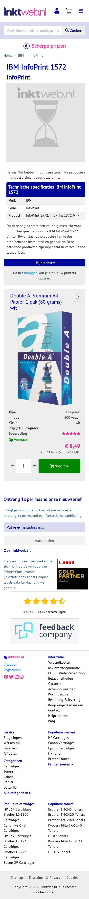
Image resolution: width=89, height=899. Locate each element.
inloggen (31, 273)
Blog (51, 721)
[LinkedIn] (17, 677)
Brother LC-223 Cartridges (15, 855)
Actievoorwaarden (61, 689)
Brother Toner (58, 759)
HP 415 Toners (59, 852)
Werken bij (12, 743)
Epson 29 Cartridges (19, 862)
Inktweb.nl (16, 657)
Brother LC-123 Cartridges (15, 844)
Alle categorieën (16, 793)
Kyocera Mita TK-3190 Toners (65, 844)
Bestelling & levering (64, 699)
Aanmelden (44, 540)
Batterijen (11, 787)
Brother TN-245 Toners (65, 809)
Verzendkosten (59, 662)
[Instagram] (21, 677)
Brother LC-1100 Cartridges (16, 817)
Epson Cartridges (61, 748)
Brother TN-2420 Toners (66, 814)
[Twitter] (11, 677)
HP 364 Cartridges (17, 809)
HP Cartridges (58, 737)
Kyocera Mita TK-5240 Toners (65, 828)
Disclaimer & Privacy (44, 877)
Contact (54, 710)
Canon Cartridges (61, 743)
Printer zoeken (59, 764)
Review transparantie (64, 668)
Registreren (12, 670)
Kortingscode (58, 694)
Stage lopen (13, 737)
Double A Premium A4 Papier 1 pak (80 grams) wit (36, 301)
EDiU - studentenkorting (66, 673)
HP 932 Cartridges (17, 836)
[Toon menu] (80, 11)
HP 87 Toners (58, 836)
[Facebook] (6, 677)
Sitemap (17, 877)
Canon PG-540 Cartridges (15, 828)
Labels (8, 777)
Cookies (72, 877)
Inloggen (10, 664)
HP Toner (55, 753)
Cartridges (11, 766)
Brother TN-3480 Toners (66, 820)
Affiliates (10, 753)
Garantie (54, 683)
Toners (9, 771)
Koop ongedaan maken (65, 705)
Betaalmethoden (60, 678)
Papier (8, 782)
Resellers (10, 748)
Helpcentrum (57, 715)
